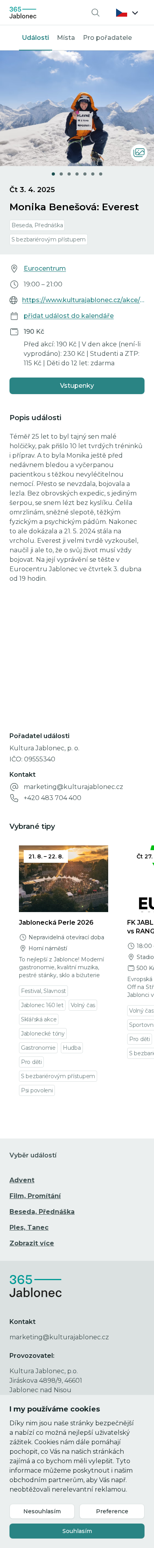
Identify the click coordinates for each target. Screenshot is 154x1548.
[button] (127, 12)
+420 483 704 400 (52, 798)
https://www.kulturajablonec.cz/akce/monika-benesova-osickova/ (83, 300)
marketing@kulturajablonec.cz (73, 787)
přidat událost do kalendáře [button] (69, 316)
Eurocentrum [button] (45, 268)
